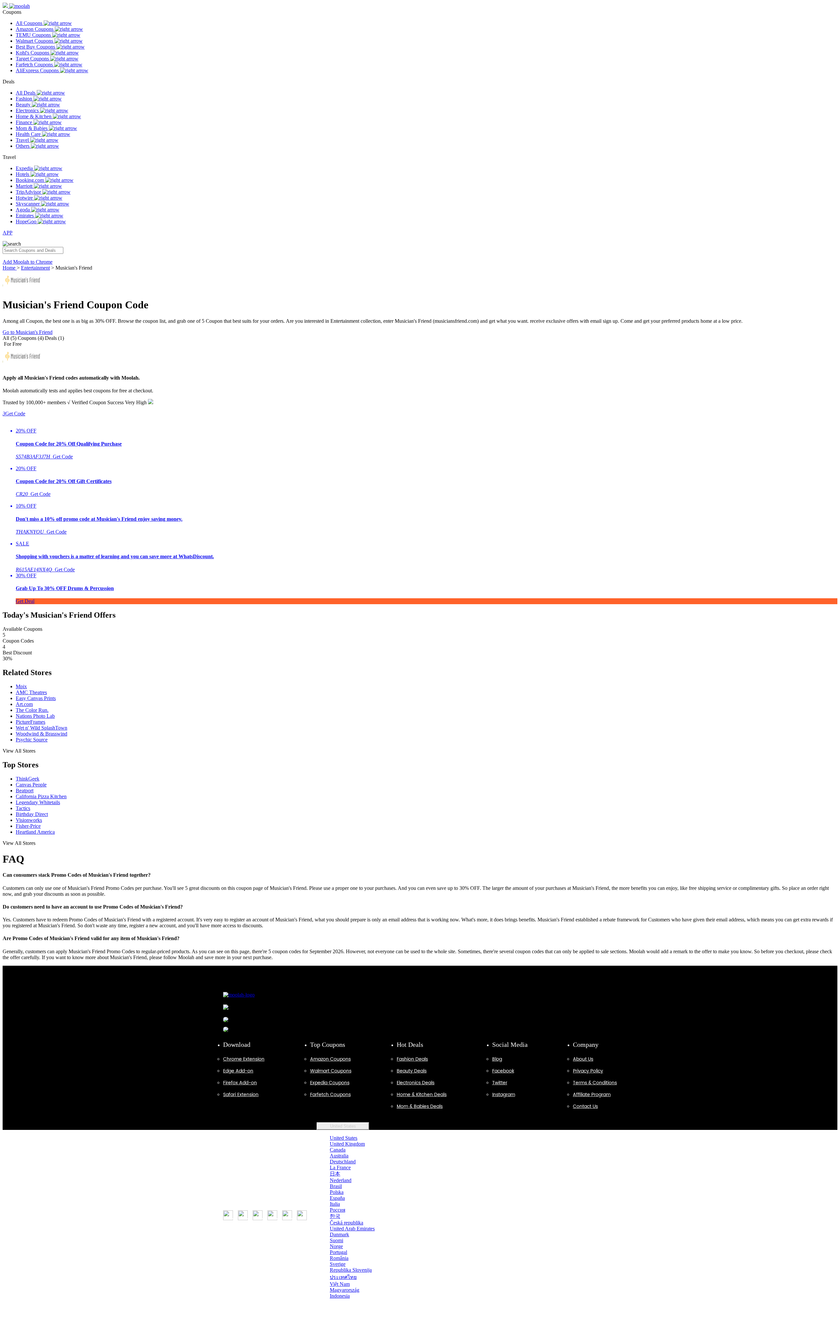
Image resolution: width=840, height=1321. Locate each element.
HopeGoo (27, 221)
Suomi (336, 1240)
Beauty (24, 104)
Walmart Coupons (35, 41)
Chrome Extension (243, 1059)
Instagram (503, 1094)
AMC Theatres (31, 692)
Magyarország (344, 1290)
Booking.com (30, 180)
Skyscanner (28, 204)
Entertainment (35, 268)
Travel (23, 140)
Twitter (499, 1083)
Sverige (338, 1264)
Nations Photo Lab (35, 716)
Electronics (28, 110)
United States (343, 1126)
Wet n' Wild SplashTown (41, 728)
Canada (338, 1150)
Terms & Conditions (595, 1083)
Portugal (338, 1252)
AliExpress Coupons (38, 70)
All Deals (26, 93)
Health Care (29, 134)
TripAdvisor (29, 192)
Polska (337, 1192)
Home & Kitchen (34, 116)
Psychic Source (32, 739)
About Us (583, 1059)
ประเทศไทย (343, 1277)
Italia (335, 1204)
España (337, 1198)
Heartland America (35, 832)
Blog (497, 1059)
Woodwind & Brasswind (41, 734)
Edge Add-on (238, 1071)
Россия (337, 1210)
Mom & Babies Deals (420, 1106)
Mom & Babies (32, 128)
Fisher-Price (28, 826)
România (339, 1258)
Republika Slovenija (351, 1270)
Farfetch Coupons (35, 64)
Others (23, 146)
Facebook (503, 1071)
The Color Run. (32, 710)
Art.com (24, 704)
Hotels (23, 174)
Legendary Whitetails (38, 802)
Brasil (336, 1186)
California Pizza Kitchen (41, 796)
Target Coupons (33, 58)
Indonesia (340, 1296)
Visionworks (29, 820)
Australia (339, 1155)
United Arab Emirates (352, 1228)
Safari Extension (241, 1094)
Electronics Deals (415, 1083)
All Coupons (30, 23)
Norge (336, 1246)
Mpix (21, 686)
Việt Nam (340, 1284)
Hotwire (25, 198)
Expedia (25, 168)
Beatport (24, 790)
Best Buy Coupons (36, 47)
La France (340, 1167)
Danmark (339, 1234)
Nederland (340, 1180)
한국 (335, 1216)
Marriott (25, 186)
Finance (24, 122)
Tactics (23, 808)
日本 (335, 1174)
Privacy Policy (588, 1071)
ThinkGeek (27, 779)
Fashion (24, 98)
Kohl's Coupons (33, 52)
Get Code (14, 413)
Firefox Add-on (240, 1083)
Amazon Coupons (35, 29)
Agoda (23, 209)
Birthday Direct (32, 814)
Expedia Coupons (329, 1083)
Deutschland (343, 1161)
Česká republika (346, 1222)
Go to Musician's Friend (27, 332)
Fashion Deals (412, 1059)
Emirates (25, 215)
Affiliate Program (592, 1094)
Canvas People (31, 784)
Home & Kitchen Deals (422, 1094)
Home (10, 268)
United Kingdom (347, 1144)
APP (7, 232)
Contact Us (585, 1106)
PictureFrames (30, 722)
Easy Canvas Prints (36, 698)
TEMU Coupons (34, 35)
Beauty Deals (412, 1071)
